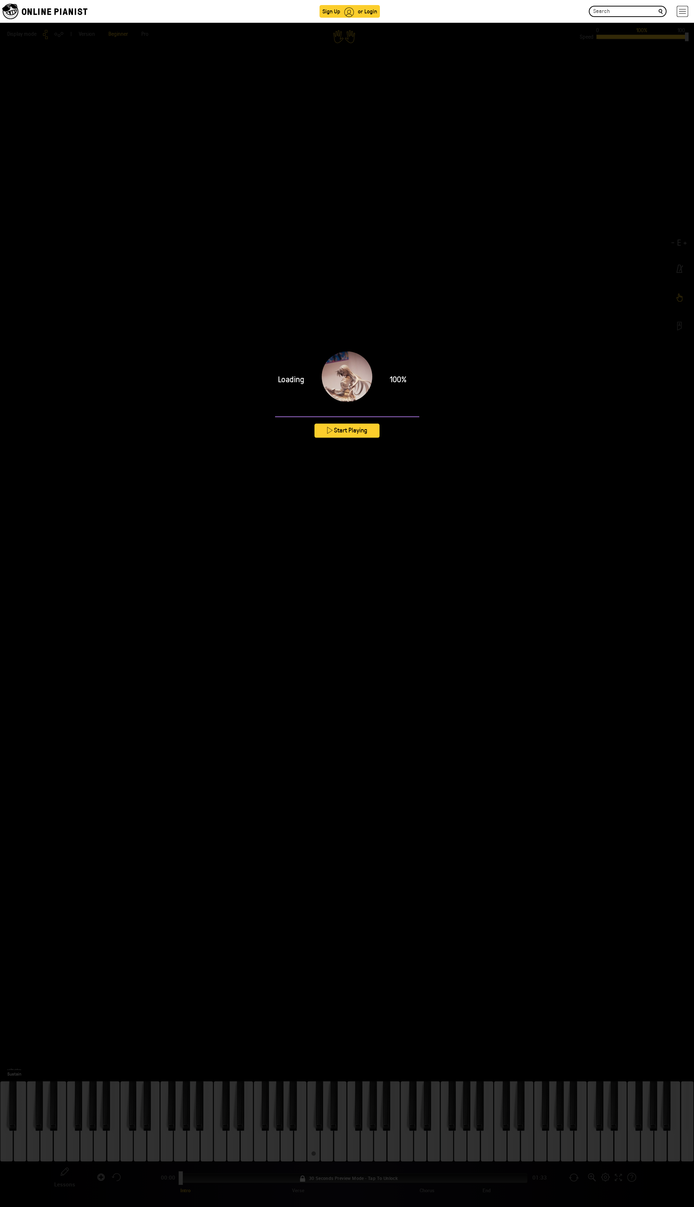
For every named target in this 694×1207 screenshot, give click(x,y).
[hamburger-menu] (682, 11)
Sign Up (331, 11)
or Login (367, 11)
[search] (660, 11)
